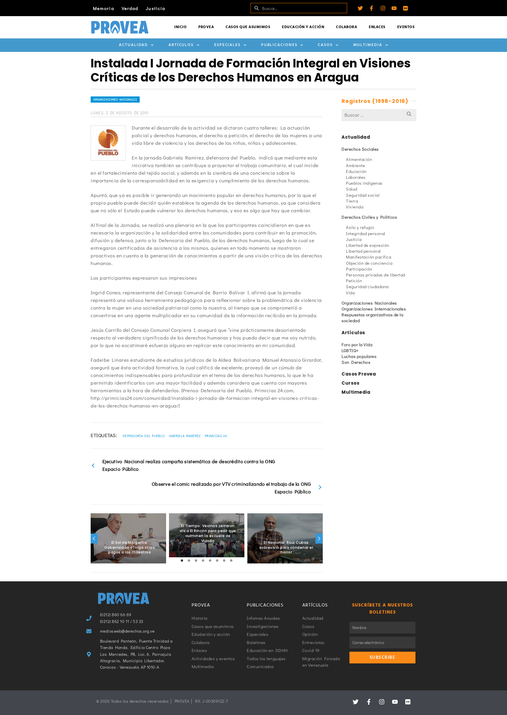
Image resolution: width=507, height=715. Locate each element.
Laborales (356, 177)
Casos (325, 45)
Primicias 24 (216, 435)
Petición (354, 280)
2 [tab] (189, 560)
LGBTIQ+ (350, 350)
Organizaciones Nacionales (115, 99)
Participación (359, 269)
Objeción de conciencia (369, 263)
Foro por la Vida (357, 344)
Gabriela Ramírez (185, 435)
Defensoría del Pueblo (144, 435)
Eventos (406, 27)
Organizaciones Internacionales (374, 309)
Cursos (350, 383)
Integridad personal (365, 233)
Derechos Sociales (360, 149)
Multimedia (367, 45)
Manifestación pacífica (368, 257)
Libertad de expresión (367, 245)
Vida (350, 292)
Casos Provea (359, 374)
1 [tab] (182, 560)
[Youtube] (394, 8)
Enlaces (377, 27)
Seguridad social (362, 195)
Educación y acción (303, 27)
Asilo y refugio (360, 227)
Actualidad (133, 45)
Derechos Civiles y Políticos (369, 217)
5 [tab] (210, 560)
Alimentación (359, 159)
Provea (206, 27)
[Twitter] (360, 8)
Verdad (130, 8)
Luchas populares (359, 356)
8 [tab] (231, 560)
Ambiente (355, 165)
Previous (94, 539)
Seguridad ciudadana (367, 286)
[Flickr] (405, 8)
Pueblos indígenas (364, 183)
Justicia (155, 8)
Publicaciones (279, 45)
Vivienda (354, 207)
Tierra (352, 201)
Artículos (181, 45)
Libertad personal (363, 251)
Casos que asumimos (248, 27)
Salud (351, 189)
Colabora (346, 27)
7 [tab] (224, 560)
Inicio (180, 27)
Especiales (227, 45)
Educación (356, 171)
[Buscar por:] (379, 114)
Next (318, 539)
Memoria (103, 8)
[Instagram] (383, 8)
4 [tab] (203, 560)
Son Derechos (356, 362)
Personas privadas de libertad (375, 275)
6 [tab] (217, 560)
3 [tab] (196, 560)
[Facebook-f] (371, 8)
